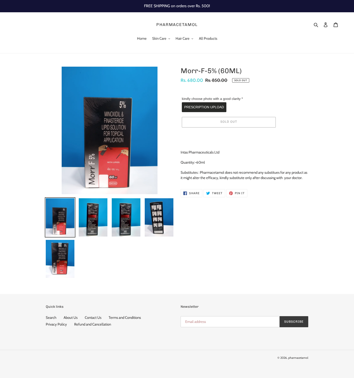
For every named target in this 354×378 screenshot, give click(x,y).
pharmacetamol (177, 24)
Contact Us (93, 317)
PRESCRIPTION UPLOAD (204, 107)
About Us (71, 317)
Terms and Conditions (125, 317)
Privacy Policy (56, 324)
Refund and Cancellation (92, 324)
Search (51, 317)
